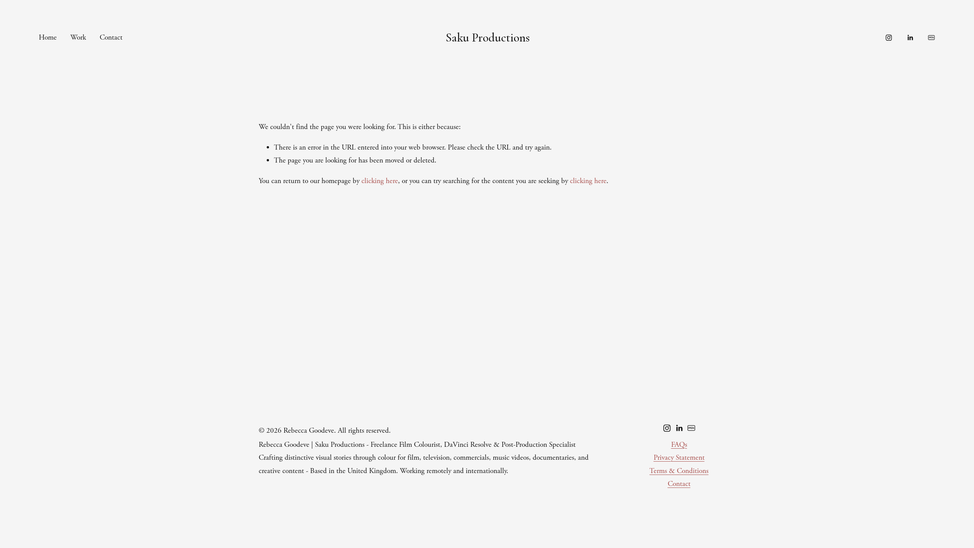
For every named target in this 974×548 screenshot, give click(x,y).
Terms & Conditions (678, 471)
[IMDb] (931, 37)
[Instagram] (889, 37)
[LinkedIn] (910, 37)
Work (78, 37)
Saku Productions (488, 37)
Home (48, 37)
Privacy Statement (679, 457)
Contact (111, 37)
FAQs (679, 444)
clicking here (379, 181)
